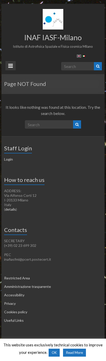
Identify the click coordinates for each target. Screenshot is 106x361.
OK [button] (54, 352)
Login (8, 159)
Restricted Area (17, 278)
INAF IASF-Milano (53, 37)
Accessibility (14, 295)
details (10, 209)
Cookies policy (15, 312)
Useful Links (14, 320)
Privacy (10, 303)
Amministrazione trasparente (27, 286)
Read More (74, 352)
